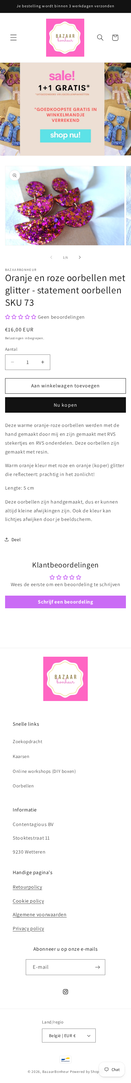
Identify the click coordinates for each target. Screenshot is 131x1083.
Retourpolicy (27, 887)
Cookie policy (28, 901)
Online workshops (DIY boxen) (44, 771)
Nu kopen (65, 405)
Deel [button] (16, 539)
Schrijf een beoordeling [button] (65, 601)
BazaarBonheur (55, 1071)
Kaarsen (21, 756)
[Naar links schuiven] (51, 257)
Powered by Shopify (86, 1071)
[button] (13, 37)
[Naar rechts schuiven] (80, 257)
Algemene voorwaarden (40, 914)
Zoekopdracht (28, 741)
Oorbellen (23, 786)
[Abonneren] (97, 967)
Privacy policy (28, 928)
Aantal (11, 349)
